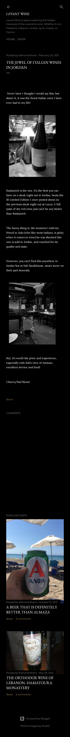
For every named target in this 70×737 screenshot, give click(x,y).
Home (10, 39)
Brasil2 (46, 725)
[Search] (61, 6)
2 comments (23, 694)
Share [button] (9, 399)
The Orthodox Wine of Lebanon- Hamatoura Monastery (29, 682)
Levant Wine (17, 14)
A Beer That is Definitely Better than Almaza (31, 610)
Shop (21, 39)
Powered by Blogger (38, 718)
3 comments (23, 618)
